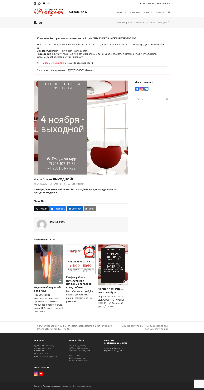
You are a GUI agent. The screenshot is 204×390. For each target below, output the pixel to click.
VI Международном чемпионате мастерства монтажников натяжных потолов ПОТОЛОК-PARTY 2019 (73, 327)
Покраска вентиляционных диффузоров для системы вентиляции (142, 327)
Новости (140, 22)
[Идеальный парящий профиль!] (48, 263)
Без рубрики (78, 183)
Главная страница (125, 22)
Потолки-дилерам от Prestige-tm (57, 386)
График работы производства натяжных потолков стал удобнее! (79, 282)
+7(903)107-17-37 (78, 12)
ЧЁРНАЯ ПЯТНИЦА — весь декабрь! (111, 291)
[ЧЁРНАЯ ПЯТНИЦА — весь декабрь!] (113, 264)
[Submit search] (167, 99)
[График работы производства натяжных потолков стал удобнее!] (81, 258)
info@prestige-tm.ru (48, 356)
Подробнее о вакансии (53, 62)
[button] (169, 12)
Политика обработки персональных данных (114, 349)
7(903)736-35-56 (76, 70)
